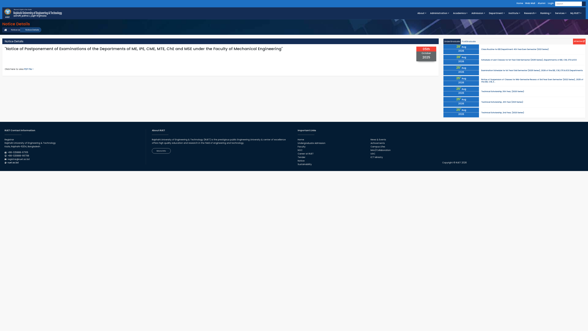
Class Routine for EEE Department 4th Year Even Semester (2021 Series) (515, 49)
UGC (373, 153)
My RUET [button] (575, 13)
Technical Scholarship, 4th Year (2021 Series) (502, 102)
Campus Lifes (378, 146)
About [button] (420, 13)
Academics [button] (459, 13)
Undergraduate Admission (311, 143)
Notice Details (32, 29)
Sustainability (305, 164)
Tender (301, 157)
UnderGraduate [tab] (452, 41)
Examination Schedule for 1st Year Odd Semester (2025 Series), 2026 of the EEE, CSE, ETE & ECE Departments (532, 70)
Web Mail (530, 3)
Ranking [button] (544, 13)
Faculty (301, 146)
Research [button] (529, 13)
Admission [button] (477, 13)
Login (551, 3)
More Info (161, 150)
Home (519, 3)
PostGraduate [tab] (469, 41)
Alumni (541, 3)
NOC (300, 150)
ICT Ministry (377, 157)
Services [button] (560, 13)
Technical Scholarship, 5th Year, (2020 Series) (502, 91)
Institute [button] (513, 13)
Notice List (16, 29)
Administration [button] (438, 13)
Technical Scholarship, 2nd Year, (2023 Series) (502, 112)
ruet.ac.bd (13, 162)
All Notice (578, 41)
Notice (301, 160)
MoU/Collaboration (381, 150)
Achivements (378, 143)
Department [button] (496, 13)
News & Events (378, 139)
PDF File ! (28, 69)
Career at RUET (306, 153)
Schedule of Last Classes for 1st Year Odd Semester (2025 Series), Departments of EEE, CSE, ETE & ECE (529, 60)
